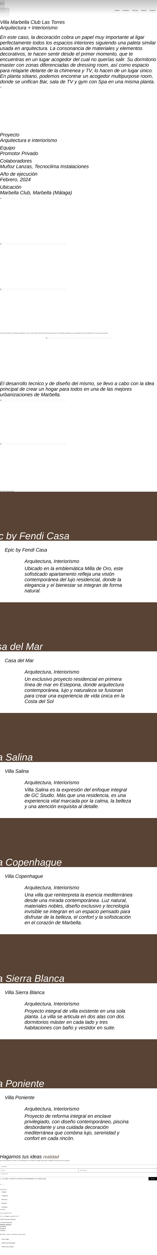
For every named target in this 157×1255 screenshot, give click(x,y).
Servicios (135, 10)
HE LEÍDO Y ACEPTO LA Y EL (24, 1179)
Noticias (143, 10)
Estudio (117, 10)
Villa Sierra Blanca (24, 992)
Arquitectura (13, 27)
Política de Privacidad (8, 1243)
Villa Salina (17, 771)
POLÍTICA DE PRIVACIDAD (26, 1179)
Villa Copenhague (24, 876)
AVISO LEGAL (42, 1179)
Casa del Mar (19, 660)
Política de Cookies (8, 1246)
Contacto (152, 10)
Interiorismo (44, 27)
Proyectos (126, 10)
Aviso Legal (5, 1239)
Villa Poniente (19, 1097)
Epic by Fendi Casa (26, 550)
